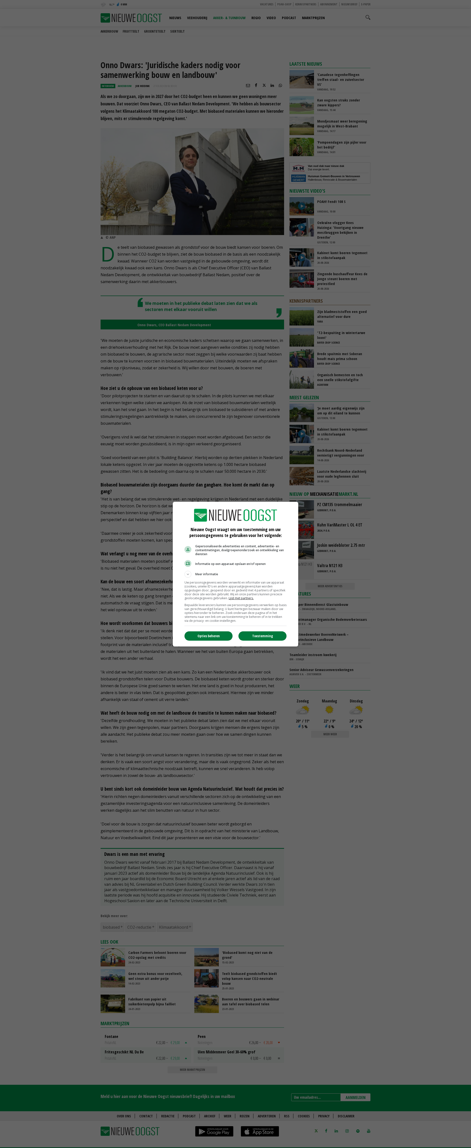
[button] (235, 574)
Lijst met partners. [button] (241, 598)
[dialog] (235, 574)
